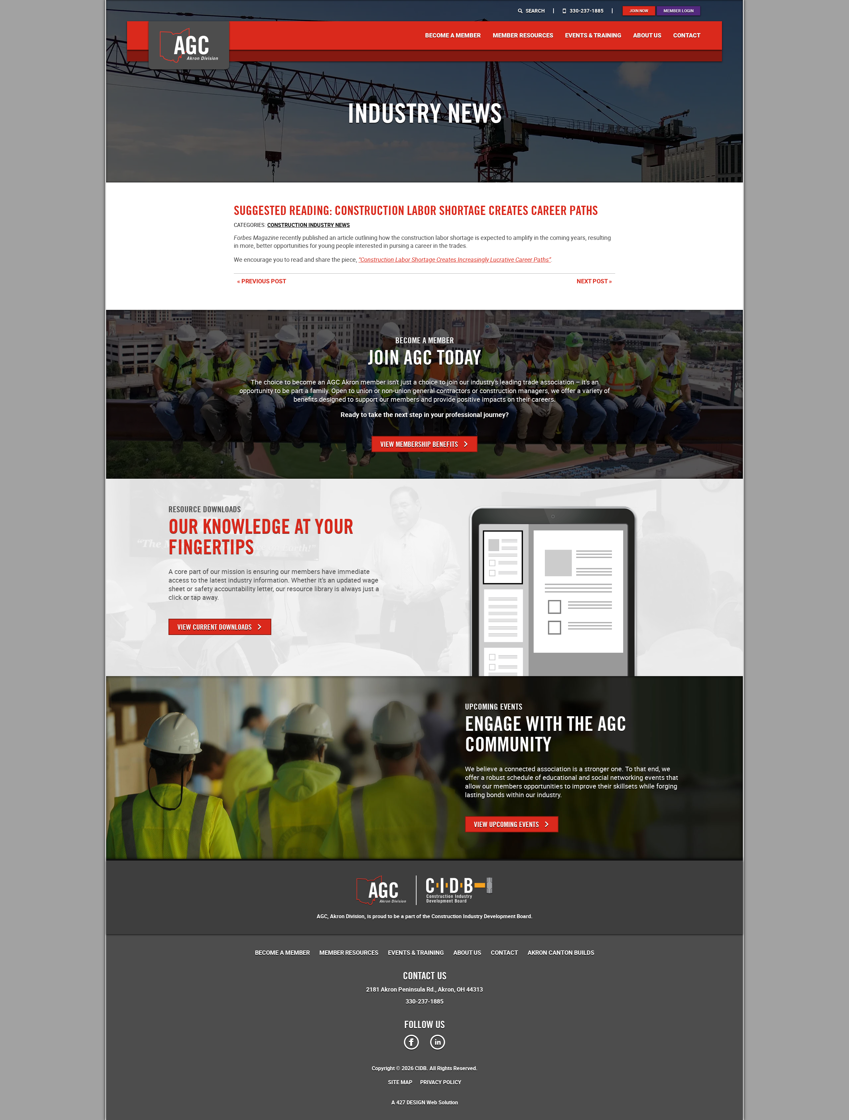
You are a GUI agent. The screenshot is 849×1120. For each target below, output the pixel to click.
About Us (647, 35)
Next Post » (594, 281)
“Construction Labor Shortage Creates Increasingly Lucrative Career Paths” (455, 259)
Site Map (400, 1082)
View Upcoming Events (507, 824)
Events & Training (593, 35)
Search (534, 10)
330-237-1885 (586, 10)
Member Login (678, 10)
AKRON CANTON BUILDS (561, 952)
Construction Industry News (308, 225)
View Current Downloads (215, 627)
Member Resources (523, 35)
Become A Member (453, 35)
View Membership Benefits (420, 444)
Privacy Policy (440, 1082)
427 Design (410, 1102)
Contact (686, 35)
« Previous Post (261, 281)
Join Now (638, 10)
